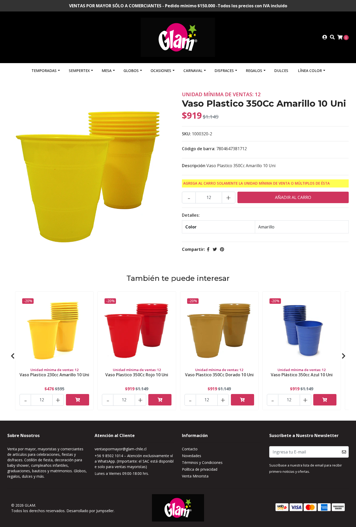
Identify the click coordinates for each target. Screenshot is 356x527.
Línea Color (310, 70)
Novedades (191, 455)
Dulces (281, 70)
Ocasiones (161, 70)
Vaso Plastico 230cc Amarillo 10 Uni (54, 375)
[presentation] (12, 356)
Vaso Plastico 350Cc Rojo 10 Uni (136, 375)
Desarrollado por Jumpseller (90, 510)
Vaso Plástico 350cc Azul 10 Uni (302, 375)
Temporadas (44, 70)
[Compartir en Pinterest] (222, 249)
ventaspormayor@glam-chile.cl (120, 448)
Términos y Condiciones (202, 462)
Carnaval (192, 70)
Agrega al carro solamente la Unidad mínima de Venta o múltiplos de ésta (256, 183)
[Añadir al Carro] (77, 399)
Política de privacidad (199, 469)
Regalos (254, 70)
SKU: (186, 134)
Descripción (193, 165)
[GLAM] (178, 37)
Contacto (190, 448)
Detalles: (191, 215)
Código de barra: (198, 149)
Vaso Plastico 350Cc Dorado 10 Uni (219, 375)
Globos (131, 70)
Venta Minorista (195, 476)
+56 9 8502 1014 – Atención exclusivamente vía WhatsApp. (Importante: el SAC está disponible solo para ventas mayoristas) (134, 461)
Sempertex (79, 70)
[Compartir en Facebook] (208, 249)
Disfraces (224, 70)
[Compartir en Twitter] (215, 249)
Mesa (107, 70)
